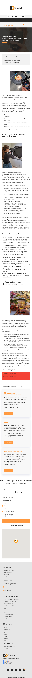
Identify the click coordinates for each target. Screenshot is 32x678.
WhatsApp (6, 576)
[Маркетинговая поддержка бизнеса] (9, 655)
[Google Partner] (7, 662)
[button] (16, 541)
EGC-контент (22, 188)
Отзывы (6, 634)
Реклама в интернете (9, 605)
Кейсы (5, 636)
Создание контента (9, 614)
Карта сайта (7, 590)
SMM (5, 610)
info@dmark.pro (7, 500)
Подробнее (9, 413)
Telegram (6, 574)
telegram (5, 503)
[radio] (10, 486)
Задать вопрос (16, 521)
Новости (6, 638)
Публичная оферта (24, 673)
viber (5, 506)
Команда (6, 631)
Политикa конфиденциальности (11, 673)
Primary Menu (29, 20)
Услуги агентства (11, 24)
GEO (5, 608)
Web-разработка (8, 603)
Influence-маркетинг (9, 616)
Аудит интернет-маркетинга (11, 599)
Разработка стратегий (10, 601)
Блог (5, 640)
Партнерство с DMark (9, 646)
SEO (5, 607)
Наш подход (7, 633)
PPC (5, 612)
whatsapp (5, 509)
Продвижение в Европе (10, 618)
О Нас (5, 627)
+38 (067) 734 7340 (8, 497)
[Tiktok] (24, 669)
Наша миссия (7, 629)
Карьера (6, 648)
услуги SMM (12, 197)
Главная (4, 24)
